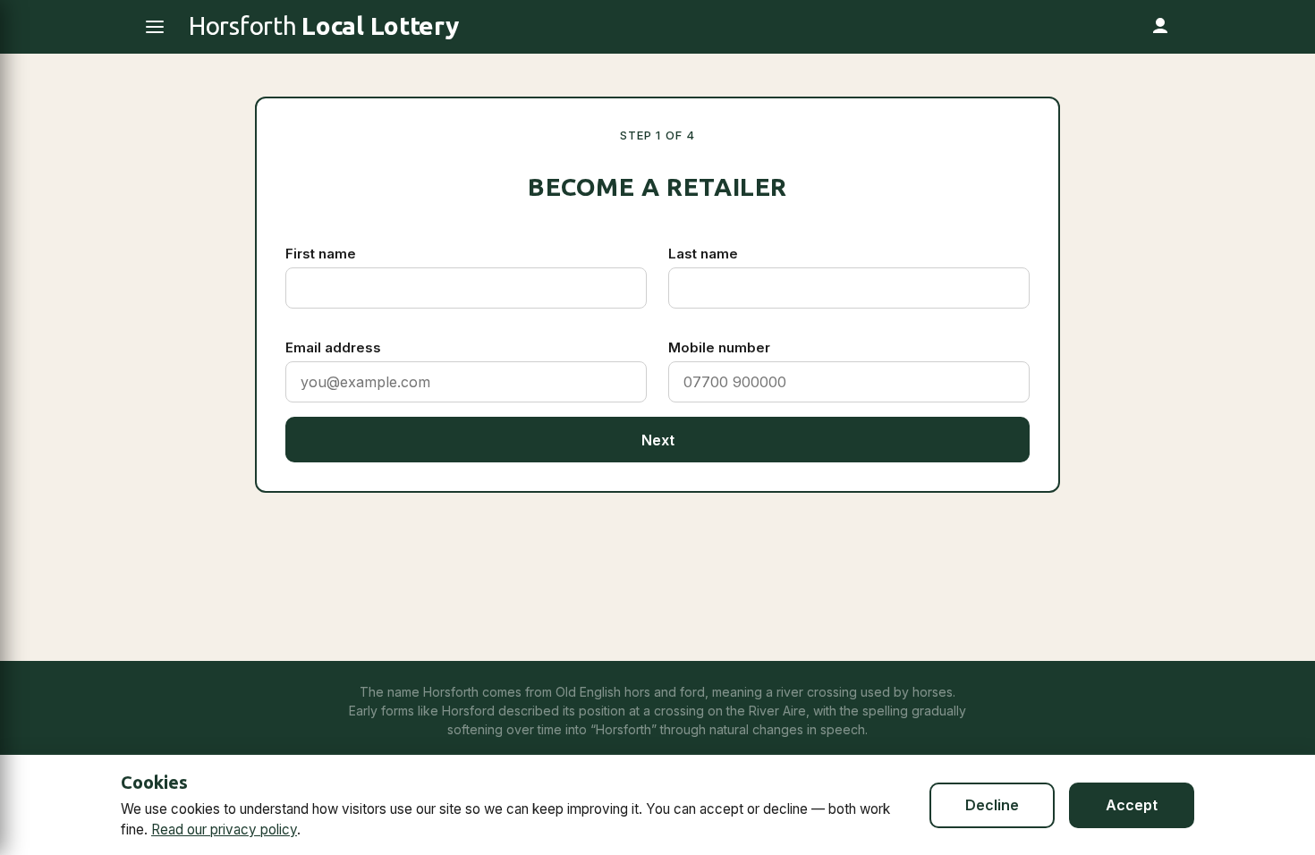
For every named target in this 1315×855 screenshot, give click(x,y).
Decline (992, 805)
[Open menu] (154, 27)
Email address (333, 347)
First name (320, 253)
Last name (703, 253)
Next (657, 440)
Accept (1132, 805)
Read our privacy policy (224, 829)
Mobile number (719, 347)
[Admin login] (1160, 27)
